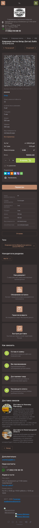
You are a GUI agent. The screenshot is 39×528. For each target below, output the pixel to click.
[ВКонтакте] (8, 173)
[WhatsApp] (21, 173)
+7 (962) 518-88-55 (13, 31)
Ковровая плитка (17, 38)
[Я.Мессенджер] (5, 173)
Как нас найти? (7, 485)
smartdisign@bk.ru (8, 460)
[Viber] (18, 173)
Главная (5, 38)
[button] (3, 3)
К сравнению (11, 165)
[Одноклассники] (11, 173)
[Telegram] (15, 173)
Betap (29, 38)
